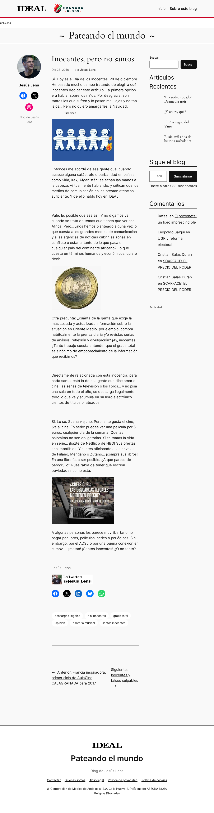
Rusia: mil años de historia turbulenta (177, 139)
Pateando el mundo (107, 35)
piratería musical (84, 623)
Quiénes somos (75, 780)
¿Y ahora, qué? (175, 112)
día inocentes (97, 615)
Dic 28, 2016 (60, 69)
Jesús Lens (88, 69)
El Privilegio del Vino (176, 124)
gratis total (120, 615)
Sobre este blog (183, 8)
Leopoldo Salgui (171, 232)
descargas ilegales (67, 615)
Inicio (161, 8)
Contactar (54, 780)
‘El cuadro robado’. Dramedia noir (178, 99)
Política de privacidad (123, 780)
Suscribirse (183, 176)
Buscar (154, 57)
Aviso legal (96, 780)
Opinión (60, 623)
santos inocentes (113, 623)
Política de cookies (154, 780)
